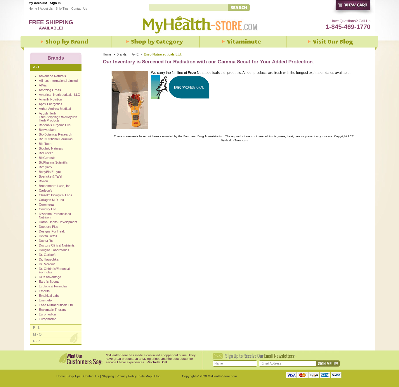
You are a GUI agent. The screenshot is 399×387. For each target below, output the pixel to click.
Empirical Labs (49, 295)
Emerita (44, 291)
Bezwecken (47, 129)
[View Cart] (353, 8)
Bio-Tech (45, 143)
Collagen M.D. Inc (51, 200)
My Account (38, 3)
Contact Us (79, 8)
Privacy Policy (127, 376)
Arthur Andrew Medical (55, 108)
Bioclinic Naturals (51, 148)
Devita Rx (46, 240)
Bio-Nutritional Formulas (56, 139)
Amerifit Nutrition (50, 99)
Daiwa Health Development (58, 222)
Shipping (108, 376)
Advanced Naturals (52, 76)
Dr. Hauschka (48, 259)
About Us (46, 8)
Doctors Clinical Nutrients (57, 245)
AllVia (42, 85)
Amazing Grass (50, 90)
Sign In (55, 3)
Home (33, 8)
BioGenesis (47, 157)
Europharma (47, 319)
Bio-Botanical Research (55, 134)
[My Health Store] (199, 35)
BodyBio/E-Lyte (50, 171)
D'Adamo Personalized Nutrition (55, 215)
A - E (135, 54)
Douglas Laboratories (54, 250)
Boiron (43, 181)
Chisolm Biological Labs (55, 195)
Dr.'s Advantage (50, 277)
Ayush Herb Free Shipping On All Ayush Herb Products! (58, 117)
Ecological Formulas (53, 286)
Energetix (45, 300)
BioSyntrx (46, 167)
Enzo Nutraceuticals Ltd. (56, 305)
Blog (157, 376)
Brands (122, 54)
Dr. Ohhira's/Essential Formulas (54, 270)
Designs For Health (52, 231)
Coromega (46, 204)
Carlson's (45, 190)
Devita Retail (48, 236)
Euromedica (47, 314)
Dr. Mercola (47, 264)
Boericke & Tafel (50, 176)
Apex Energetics (50, 104)
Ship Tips (62, 8)
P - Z (36, 341)
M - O (37, 334)
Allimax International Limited (58, 80)
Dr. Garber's (47, 254)
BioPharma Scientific (53, 162)
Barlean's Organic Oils (55, 125)
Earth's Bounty (49, 281)
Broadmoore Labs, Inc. (55, 186)
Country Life (47, 209)
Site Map (145, 376)
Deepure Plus (48, 226)
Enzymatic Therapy (53, 309)
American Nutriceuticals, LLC (59, 94)
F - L (36, 328)
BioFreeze (46, 153)
